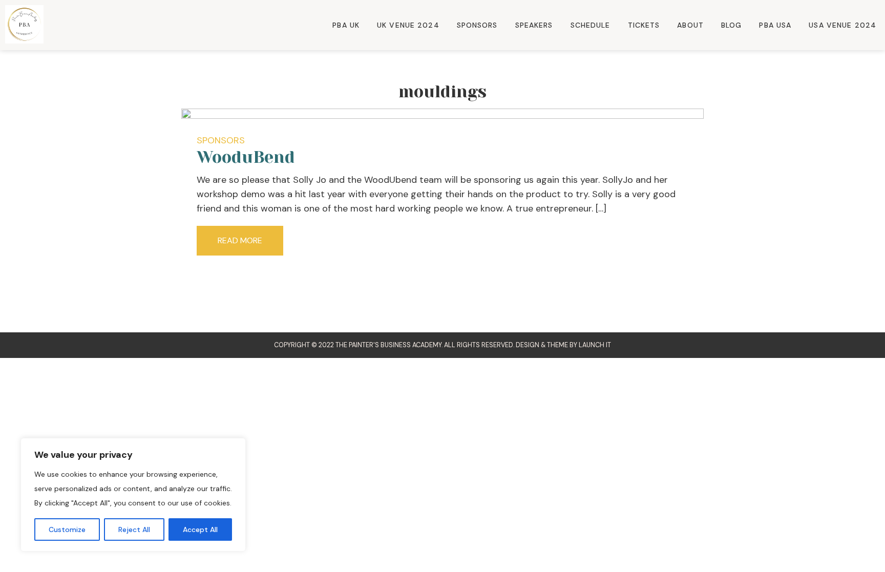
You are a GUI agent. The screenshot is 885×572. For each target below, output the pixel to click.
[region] (133, 495)
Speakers (534, 25)
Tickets (644, 25)
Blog (731, 25)
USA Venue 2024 (842, 25)
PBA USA (775, 25)
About (690, 25)
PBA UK (346, 25)
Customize (67, 529)
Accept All (200, 529)
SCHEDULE (590, 25)
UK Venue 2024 (408, 25)
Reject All (134, 529)
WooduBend (246, 157)
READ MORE (240, 240)
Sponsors (477, 25)
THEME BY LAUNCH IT (579, 345)
